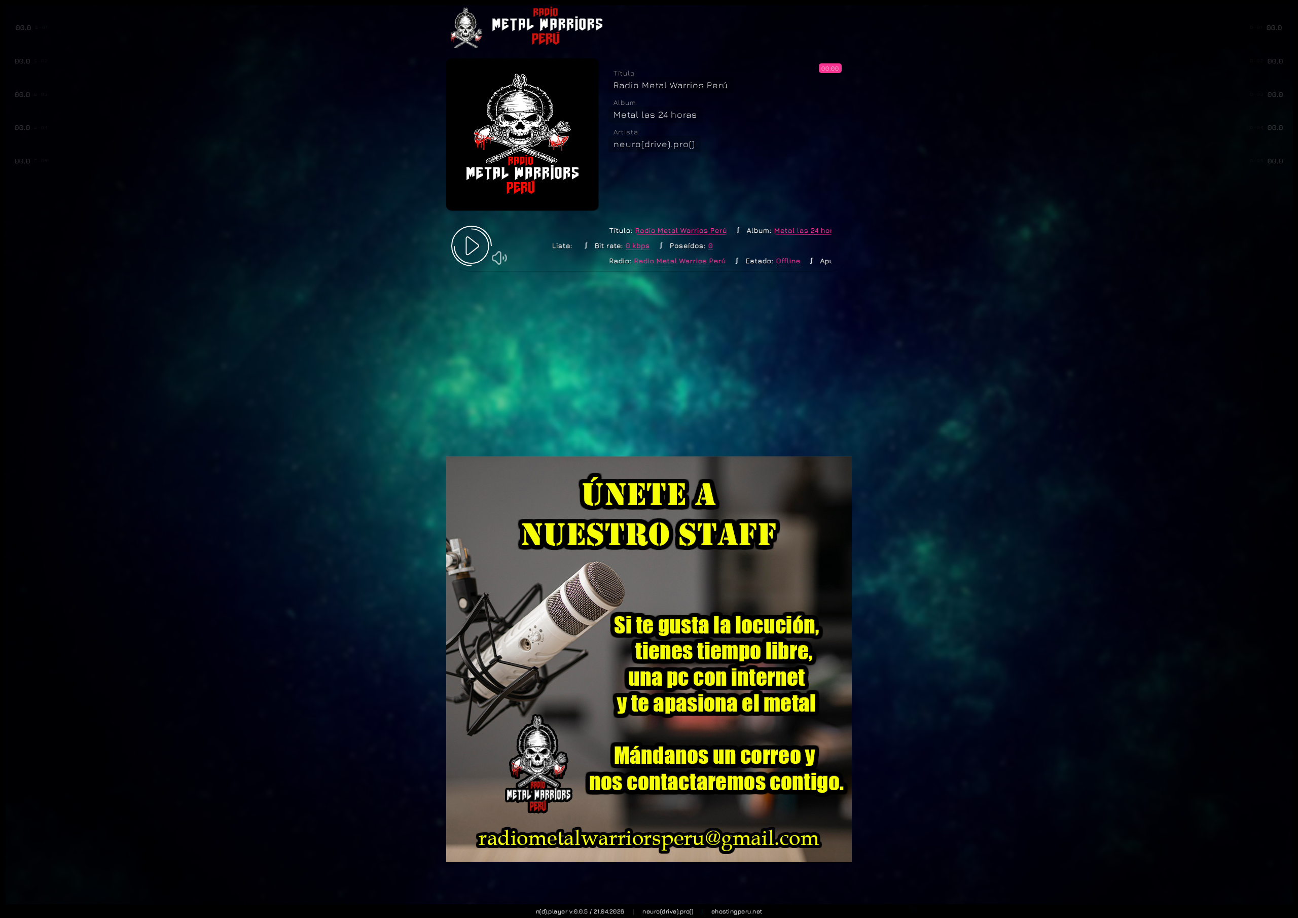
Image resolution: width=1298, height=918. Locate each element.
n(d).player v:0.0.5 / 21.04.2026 (580, 911)
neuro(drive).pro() (667, 911)
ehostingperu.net (737, 911)
